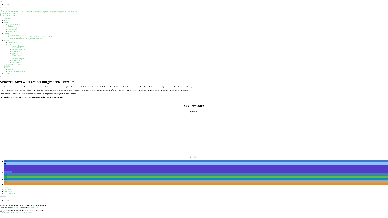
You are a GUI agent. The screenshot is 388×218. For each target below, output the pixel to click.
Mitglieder (11, 44)
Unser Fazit (7, 33)
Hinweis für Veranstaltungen (17, 71)
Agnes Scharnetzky (18, 46)
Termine (6, 68)
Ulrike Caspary (17, 53)
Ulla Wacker (16, 62)
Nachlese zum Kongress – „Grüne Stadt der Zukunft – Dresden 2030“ (30, 37)
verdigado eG (34, 207)
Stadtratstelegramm (14, 28)
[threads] (5, 197)
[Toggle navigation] (1, 1)
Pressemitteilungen (14, 24)
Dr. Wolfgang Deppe (18, 49)
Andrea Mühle (16, 48)
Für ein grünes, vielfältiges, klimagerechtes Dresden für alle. (58, 12)
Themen (6, 20)
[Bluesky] (3, 197)
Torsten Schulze (17, 60)
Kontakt (6, 4)
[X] (1, 197)
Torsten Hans (16, 51)
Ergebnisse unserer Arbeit (16, 35)
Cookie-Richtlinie (9, 193)
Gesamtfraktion (13, 42)
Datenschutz (8, 191)
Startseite (7, 19)
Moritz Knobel (17, 55)
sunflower (15, 207)
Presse (6, 22)
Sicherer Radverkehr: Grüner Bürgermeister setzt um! (25, 39)
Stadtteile (7, 66)
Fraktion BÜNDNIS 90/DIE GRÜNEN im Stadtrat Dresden (19, 12)
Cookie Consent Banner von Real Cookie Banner (16, 212)
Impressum (7, 189)
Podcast (10, 26)
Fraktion (6, 40)
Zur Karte (194, 157)
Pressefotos (11, 31)
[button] (5, 161)
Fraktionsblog (12, 29)
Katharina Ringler (18, 59)
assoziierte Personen (14, 64)
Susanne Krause (17, 57)
